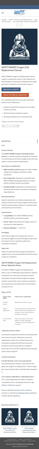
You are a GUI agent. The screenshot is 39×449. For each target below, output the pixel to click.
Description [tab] (6, 141)
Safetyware (14, 379)
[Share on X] (10, 126)
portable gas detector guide (25, 393)
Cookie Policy (12, 439)
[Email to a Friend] (14, 126)
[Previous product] (21, 25)
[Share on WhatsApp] (3, 126)
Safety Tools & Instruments (20, 20)
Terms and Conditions (12, 441)
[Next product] (17, 25)
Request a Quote (11, 89)
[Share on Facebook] (7, 126)
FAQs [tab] (3, 145)
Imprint (23, 441)
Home (4, 20)
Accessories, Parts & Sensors (25, 21)
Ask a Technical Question (15, 95)
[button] (3, 12)
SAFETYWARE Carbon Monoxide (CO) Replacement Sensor (10, 430)
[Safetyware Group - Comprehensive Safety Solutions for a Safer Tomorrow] (20, 12)
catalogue (31, 1)
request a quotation (7, 4)
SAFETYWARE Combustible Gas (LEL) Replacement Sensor (29, 430)
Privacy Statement (24, 439)
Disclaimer (31, 441)
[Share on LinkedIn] (17, 126)
